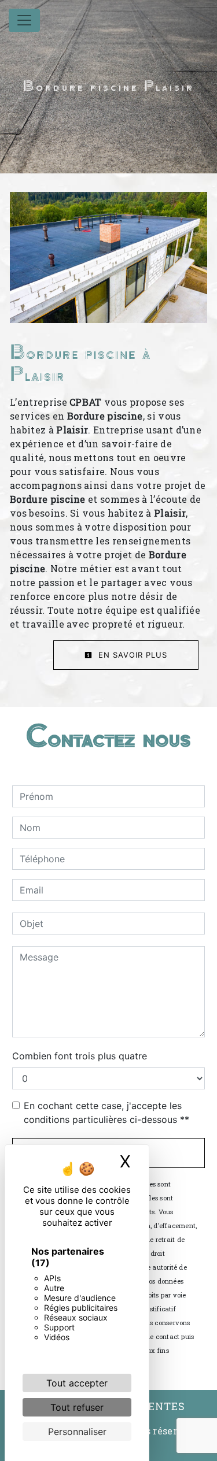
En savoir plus (131, 654)
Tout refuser (77, 1407)
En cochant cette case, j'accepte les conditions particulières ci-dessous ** (106, 1112)
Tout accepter (77, 1383)
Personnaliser (77, 1431)
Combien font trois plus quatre (79, 1056)
